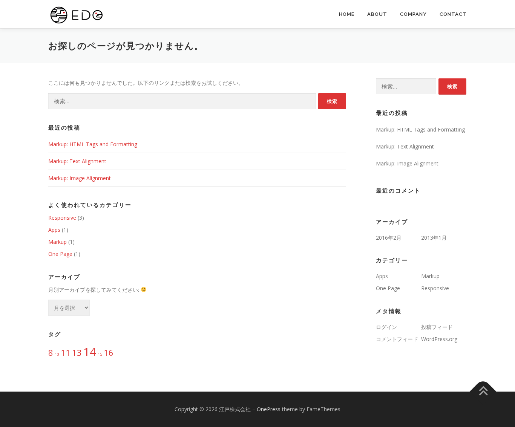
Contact (453, 14)
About (377, 14)
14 (89, 351)
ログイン (386, 327)
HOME (346, 14)
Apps (54, 229)
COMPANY (413, 14)
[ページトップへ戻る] (483, 391)
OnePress (268, 409)
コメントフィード (397, 339)
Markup (57, 241)
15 (100, 354)
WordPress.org (439, 339)
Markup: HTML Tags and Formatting (92, 144)
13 (77, 352)
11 (66, 352)
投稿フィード (437, 327)
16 (108, 352)
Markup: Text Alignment (77, 161)
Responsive (62, 217)
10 (57, 354)
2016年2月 (389, 237)
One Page (60, 253)
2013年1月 (434, 237)
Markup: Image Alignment (79, 178)
